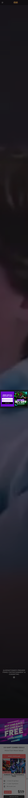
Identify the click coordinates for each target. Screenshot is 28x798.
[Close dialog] (26, 392)
